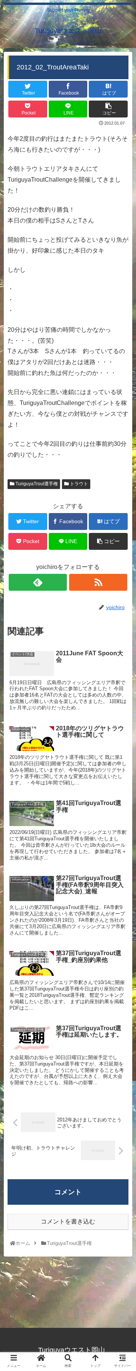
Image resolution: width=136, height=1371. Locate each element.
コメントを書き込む (68, 1221)
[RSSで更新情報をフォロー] (98, 582)
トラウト (78, 483)
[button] (121, 897)
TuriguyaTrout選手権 (36, 483)
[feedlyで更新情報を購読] (38, 582)
